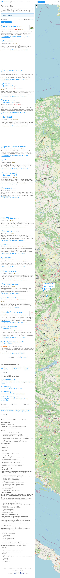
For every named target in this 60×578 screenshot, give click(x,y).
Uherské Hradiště (10, 388)
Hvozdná (23, 410)
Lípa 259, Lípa (4, 29)
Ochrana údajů (15, 570)
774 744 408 (24, 96)
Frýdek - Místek (9, 399)
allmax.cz (15, 266)
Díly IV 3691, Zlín (5, 233)
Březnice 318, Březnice (6, 162)
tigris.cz (15, 353)
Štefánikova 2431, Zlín (6, 72)
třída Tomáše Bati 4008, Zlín (7, 273)
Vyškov (32, 382)
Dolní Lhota (8, 410)
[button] (49, 289)
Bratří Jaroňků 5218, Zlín (6, 43)
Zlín (21, 388)
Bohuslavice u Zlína (10, 409)
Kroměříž (3, 388)
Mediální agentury (28, 370)
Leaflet (51, 4)
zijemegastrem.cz (17, 155)
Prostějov (12, 394)
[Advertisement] (17, 60)
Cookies (21, 570)
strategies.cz (16, 184)
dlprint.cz (15, 227)
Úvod (5, 568)
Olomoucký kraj (8, 392)
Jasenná (27, 410)
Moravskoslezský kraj (11, 397)
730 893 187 (22, 353)
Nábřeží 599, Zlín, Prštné (17, 346)
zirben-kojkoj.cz (16, 168)
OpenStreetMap (55, 4)
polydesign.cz (16, 322)
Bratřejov (17, 409)
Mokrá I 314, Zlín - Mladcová (7, 88)
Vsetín (17, 388)
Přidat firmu (19, 568)
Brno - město (9, 382)
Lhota (2, 411)
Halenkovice (17, 410)
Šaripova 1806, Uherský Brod (7, 104)
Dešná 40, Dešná (5, 220)
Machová (23, 411)
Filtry (33, 19)
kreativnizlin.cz (16, 79)
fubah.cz (15, 253)
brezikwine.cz (16, 280)
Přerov (17, 394)
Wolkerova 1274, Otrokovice (7, 330)
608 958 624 (24, 280)
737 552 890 (22, 227)
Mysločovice (28, 411)
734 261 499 (25, 50)
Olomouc (7, 394)
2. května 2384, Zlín (5, 286)
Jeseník (3, 394)
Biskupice (3, 409)
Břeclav (22, 382)
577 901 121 (27, 36)
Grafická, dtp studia (16, 368)
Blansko (3, 382)
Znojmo (3, 383)
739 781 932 (26, 155)
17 (21, 357)
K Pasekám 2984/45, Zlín (6, 177)
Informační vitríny (5, 370)
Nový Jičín (21, 399)
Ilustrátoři (26, 368)
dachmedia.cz (16, 126)
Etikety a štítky (4, 368)
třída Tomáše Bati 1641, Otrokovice (8, 299)
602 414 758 (16, 197)
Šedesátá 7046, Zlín (16, 315)
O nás (25, 568)
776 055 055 (22, 253)
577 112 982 (22, 337)
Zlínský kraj (7, 387)
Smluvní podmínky (11, 568)
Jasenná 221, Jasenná (6, 190)
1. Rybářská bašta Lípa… (49, 283)
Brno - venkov (16, 382)
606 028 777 (16, 308)
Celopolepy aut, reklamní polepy (19, 367)
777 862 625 (24, 126)
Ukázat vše (3, 372)
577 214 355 (22, 266)
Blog (27, 573)
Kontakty (29, 568)
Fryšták (12, 410)
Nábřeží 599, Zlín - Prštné (7, 119)
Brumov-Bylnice (23, 409)
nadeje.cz (15, 337)
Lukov (18, 411)
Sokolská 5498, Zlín (5, 148)
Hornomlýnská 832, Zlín (6, 260)
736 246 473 (25, 168)
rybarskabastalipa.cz (17, 36)
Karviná (16, 399)
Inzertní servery (15, 370)
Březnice (29, 409)
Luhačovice (14, 411)
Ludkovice (9, 411)
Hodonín (27, 382)
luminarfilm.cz (16, 293)
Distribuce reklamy (28, 367)
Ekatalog (6, 2)
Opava (26, 399)
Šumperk (22, 394)
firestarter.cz (16, 96)
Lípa (5, 411)
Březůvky (3, 410)
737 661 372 (24, 184)
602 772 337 (24, 322)
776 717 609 (25, 79)
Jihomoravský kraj (9, 380)
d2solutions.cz (16, 50)
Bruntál (3, 399)
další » (25, 357)
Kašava (31, 410)
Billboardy (3, 367)
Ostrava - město (5, 400)
